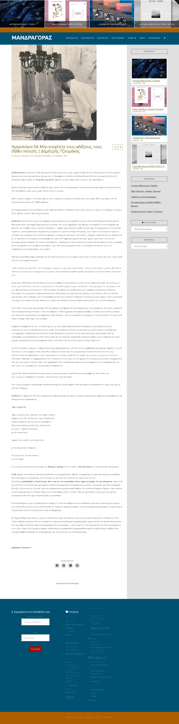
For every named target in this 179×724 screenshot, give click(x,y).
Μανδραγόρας (99, 657)
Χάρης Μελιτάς (97, 674)
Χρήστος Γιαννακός (72, 675)
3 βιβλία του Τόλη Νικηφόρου (143, 196)
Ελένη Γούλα (95, 642)
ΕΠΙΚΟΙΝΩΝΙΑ (108, 717)
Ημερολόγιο (73, 643)
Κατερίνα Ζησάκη (72, 647)
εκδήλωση (69, 678)
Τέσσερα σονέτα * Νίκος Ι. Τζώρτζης (147, 211)
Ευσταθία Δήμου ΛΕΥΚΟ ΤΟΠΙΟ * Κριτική (146, 204)
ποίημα (93, 693)
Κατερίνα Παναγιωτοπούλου (102, 647)
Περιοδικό (70, 662)
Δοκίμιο (71, 631)
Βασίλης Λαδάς (95, 621)
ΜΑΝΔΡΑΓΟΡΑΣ (32, 37)
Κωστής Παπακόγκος (97, 650)
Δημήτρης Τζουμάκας (102, 628)
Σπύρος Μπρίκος (71, 665)
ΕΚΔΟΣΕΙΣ (79, 717)
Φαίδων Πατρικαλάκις (72, 673)
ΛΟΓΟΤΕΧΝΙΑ (89, 717)
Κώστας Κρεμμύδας (77, 653)
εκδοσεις (95, 681)
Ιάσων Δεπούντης (96, 644)
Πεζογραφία (25, 156)
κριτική (72, 685)
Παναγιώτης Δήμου (97, 662)
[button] (176, 2)
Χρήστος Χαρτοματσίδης (102, 677)
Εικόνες (70, 634)
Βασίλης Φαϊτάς (70, 621)
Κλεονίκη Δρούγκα (73, 649)
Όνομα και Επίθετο (35, 616)
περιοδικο (71, 692)
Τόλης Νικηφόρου (98, 670)
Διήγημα (69, 628)
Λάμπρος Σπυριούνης (97, 653)
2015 (67, 616)
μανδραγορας (98, 689)
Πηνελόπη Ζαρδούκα (99, 665)
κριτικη (68, 689)
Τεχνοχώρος (70, 670)
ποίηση (70, 697)
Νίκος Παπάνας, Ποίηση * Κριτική (145, 191)
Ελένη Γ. (92, 638)
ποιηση (91, 700)
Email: (35, 632)
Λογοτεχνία (17, 156)
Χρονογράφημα (35, 156)
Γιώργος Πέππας (96, 624)
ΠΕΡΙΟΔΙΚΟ (69, 717)
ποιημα (94, 696)
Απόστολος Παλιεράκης (97, 619)
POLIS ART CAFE (96, 616)
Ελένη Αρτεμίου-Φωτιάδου (102, 634)
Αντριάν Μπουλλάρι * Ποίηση (144, 185)
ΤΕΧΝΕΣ (98, 717)
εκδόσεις (69, 681)
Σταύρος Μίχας (73, 667)
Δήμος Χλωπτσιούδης (75, 624)
